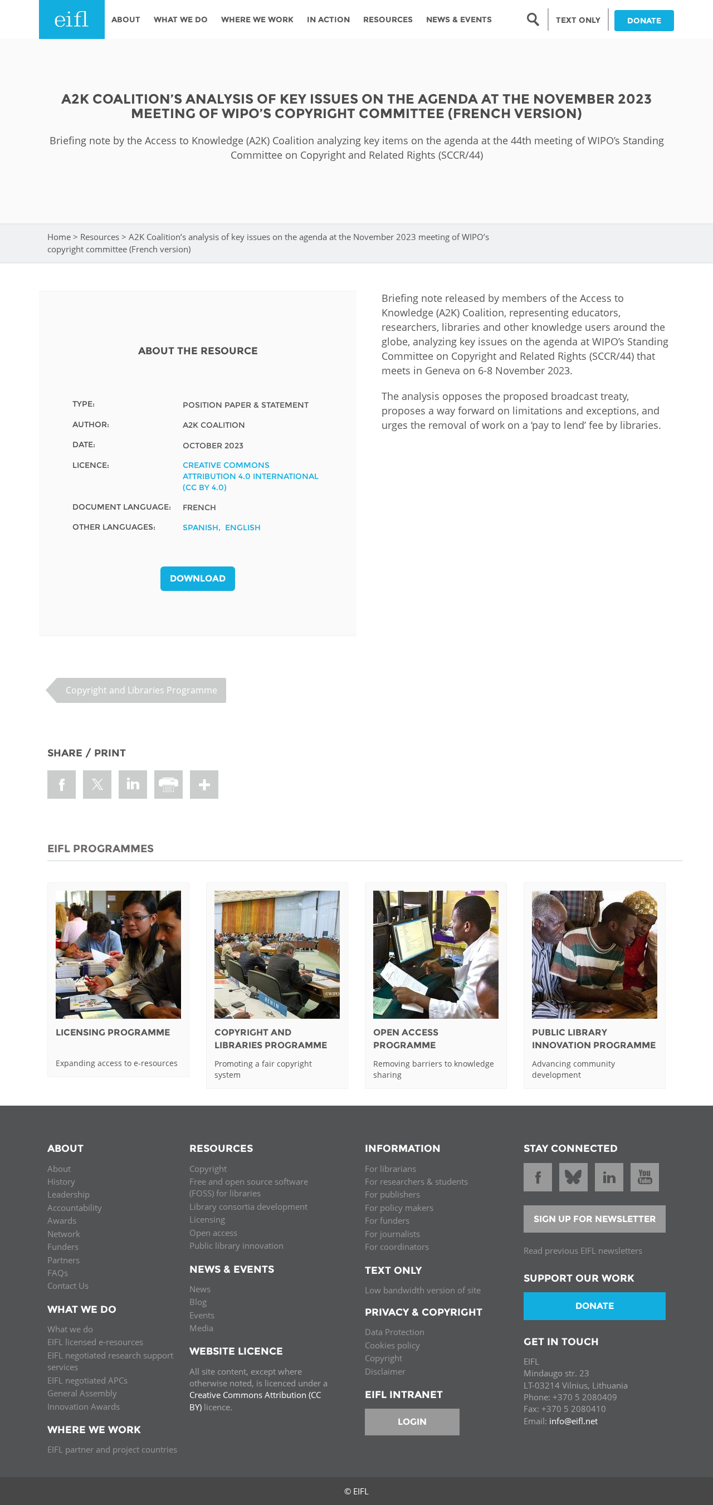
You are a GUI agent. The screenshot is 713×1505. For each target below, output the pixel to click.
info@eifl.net (573, 1420)
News (200, 1288)
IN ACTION (328, 19)
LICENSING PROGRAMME (113, 1032)
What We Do (181, 19)
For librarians (390, 1168)
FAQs (57, 1272)
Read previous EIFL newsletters (583, 1250)
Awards (61, 1220)
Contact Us (68, 1285)
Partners (63, 1259)
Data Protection (394, 1331)
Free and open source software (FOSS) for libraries (248, 1187)
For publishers (392, 1194)
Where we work (257, 19)
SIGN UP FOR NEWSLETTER (595, 1219)
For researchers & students (416, 1181)
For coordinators (397, 1246)
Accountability (74, 1207)
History (61, 1181)
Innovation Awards (83, 1406)
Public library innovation (236, 1245)
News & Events (459, 19)
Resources (388, 19)
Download (198, 578)
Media (201, 1327)
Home (59, 236)
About (125, 19)
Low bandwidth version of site (423, 1290)
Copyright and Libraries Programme (141, 690)
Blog (198, 1301)
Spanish (200, 527)
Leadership (68, 1194)
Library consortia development (248, 1206)
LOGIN (412, 1421)
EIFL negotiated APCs (87, 1380)
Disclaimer (385, 1371)
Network (63, 1233)
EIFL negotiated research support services (110, 1361)
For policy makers (399, 1207)
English (243, 527)
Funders (63, 1246)
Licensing (207, 1219)
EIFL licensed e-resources (95, 1341)
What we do (70, 1329)
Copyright (208, 1168)
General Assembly (82, 1393)
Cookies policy (392, 1345)
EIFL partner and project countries (112, 1449)
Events (201, 1315)
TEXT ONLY (578, 20)
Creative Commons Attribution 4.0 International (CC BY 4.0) (251, 476)
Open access (213, 1232)
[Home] (72, 19)
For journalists (392, 1233)
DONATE (644, 21)
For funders (387, 1220)
